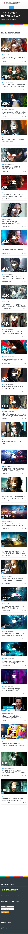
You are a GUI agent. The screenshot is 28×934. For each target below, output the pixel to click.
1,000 (25, 748)
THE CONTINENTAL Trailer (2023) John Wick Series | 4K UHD (12, 333)
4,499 (25, 116)
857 (25, 308)
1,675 (25, 336)
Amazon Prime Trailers (8, 686)
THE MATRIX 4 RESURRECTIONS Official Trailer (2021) (13, 607)
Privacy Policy (16, 896)
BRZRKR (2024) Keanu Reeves (12, 249)
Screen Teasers (6, 929)
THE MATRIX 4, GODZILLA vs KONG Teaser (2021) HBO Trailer (12, 800)
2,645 (25, 555)
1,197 (25, 418)
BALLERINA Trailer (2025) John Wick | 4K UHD (13, 140)
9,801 (25, 665)
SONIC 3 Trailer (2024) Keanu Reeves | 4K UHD (12, 168)
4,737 (25, 583)
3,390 (25, 253)
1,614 (25, 144)
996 (25, 89)
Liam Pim (4, 927)
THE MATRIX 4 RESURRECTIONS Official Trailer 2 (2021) (13, 470)
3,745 (25, 528)
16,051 (24, 638)
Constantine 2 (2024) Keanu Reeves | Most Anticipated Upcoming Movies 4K (12, 196)
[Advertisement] (14, 821)
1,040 (25, 61)
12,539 (24, 802)
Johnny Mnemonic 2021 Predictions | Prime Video (11, 717)
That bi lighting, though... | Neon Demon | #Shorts (12, 689)
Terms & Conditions (6, 896)
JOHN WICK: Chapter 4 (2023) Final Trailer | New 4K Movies (13, 360)
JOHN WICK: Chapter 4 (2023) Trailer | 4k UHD (12, 387)
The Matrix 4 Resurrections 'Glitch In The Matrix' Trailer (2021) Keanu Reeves (12, 525)
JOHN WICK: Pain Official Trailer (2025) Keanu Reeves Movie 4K (14, 113)
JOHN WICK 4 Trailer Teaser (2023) (12, 442)
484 (25, 199)
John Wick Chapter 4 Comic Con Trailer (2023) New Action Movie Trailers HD (14, 415)
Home (3, 20)
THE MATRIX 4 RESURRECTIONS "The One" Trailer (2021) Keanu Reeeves (13, 553)
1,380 (25, 775)
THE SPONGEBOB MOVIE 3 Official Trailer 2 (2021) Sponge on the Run (13, 745)
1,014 (25, 226)
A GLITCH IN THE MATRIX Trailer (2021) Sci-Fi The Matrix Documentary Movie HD (13, 772)
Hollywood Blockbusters (8, 54)
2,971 (25, 363)
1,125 (25, 473)
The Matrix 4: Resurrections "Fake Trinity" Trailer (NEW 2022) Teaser (12, 580)
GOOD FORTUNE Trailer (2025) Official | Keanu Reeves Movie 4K (13, 59)
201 (25, 693)
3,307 (25, 610)
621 (25, 720)
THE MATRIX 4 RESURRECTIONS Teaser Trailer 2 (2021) (13, 662)
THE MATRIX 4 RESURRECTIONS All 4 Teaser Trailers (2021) (13, 634)
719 (25, 500)
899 (25, 171)
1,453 (25, 391)
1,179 (25, 446)
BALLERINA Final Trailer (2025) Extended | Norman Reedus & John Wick (13, 86)
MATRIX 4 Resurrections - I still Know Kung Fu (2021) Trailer (13, 497)
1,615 (25, 281)
